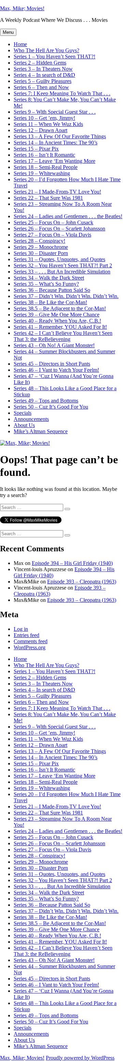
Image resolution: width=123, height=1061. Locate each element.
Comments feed (30, 641)
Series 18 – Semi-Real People (46, 167)
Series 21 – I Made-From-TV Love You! (57, 192)
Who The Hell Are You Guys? (46, 50)
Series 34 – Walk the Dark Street (49, 278)
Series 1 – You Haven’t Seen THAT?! (54, 56)
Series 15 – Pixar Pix (36, 149)
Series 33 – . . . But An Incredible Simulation (62, 271)
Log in (21, 629)
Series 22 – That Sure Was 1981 (48, 198)
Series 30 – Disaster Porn (41, 253)
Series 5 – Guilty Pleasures (42, 81)
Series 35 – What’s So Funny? (46, 284)
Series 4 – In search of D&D (44, 75)
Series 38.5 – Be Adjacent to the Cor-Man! (60, 308)
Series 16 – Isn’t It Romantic (44, 155)
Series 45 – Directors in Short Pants (52, 364)
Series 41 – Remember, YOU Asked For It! (60, 327)
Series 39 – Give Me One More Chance (56, 314)
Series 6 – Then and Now (41, 87)
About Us (24, 425)
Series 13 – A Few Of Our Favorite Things (60, 136)
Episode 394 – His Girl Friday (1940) (72, 563)
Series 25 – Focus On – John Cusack (53, 222)
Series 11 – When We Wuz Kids (48, 124)
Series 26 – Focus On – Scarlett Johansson (59, 228)
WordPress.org (29, 647)
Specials (22, 413)
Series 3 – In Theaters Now (43, 69)
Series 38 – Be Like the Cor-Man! (50, 302)
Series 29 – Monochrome (41, 247)
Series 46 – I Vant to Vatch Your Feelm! (56, 370)
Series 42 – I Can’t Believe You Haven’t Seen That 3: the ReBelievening (63, 336)
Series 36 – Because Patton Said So (52, 290)
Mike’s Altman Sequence (41, 431)
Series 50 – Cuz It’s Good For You (51, 407)
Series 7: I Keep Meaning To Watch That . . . (62, 93)
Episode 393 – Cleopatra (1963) (81, 581)
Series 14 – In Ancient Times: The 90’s (55, 142)
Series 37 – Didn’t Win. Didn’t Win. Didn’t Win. (66, 296)
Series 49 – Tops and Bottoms (46, 401)
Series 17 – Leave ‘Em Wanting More (54, 161)
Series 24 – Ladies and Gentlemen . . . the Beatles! (68, 216)
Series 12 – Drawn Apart (40, 130)
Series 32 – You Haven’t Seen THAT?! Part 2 (63, 265)
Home (20, 44)
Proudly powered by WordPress (80, 1058)
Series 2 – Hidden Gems (40, 63)
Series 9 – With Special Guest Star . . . (55, 112)
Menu (8, 32)
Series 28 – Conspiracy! (39, 241)
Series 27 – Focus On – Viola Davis (52, 235)
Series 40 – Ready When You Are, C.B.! (57, 321)
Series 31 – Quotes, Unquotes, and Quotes (59, 259)
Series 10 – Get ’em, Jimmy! (44, 118)
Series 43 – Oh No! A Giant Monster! (54, 345)
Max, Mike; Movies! (22, 8)
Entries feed (26, 635)
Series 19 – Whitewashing (42, 173)
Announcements (31, 419)
